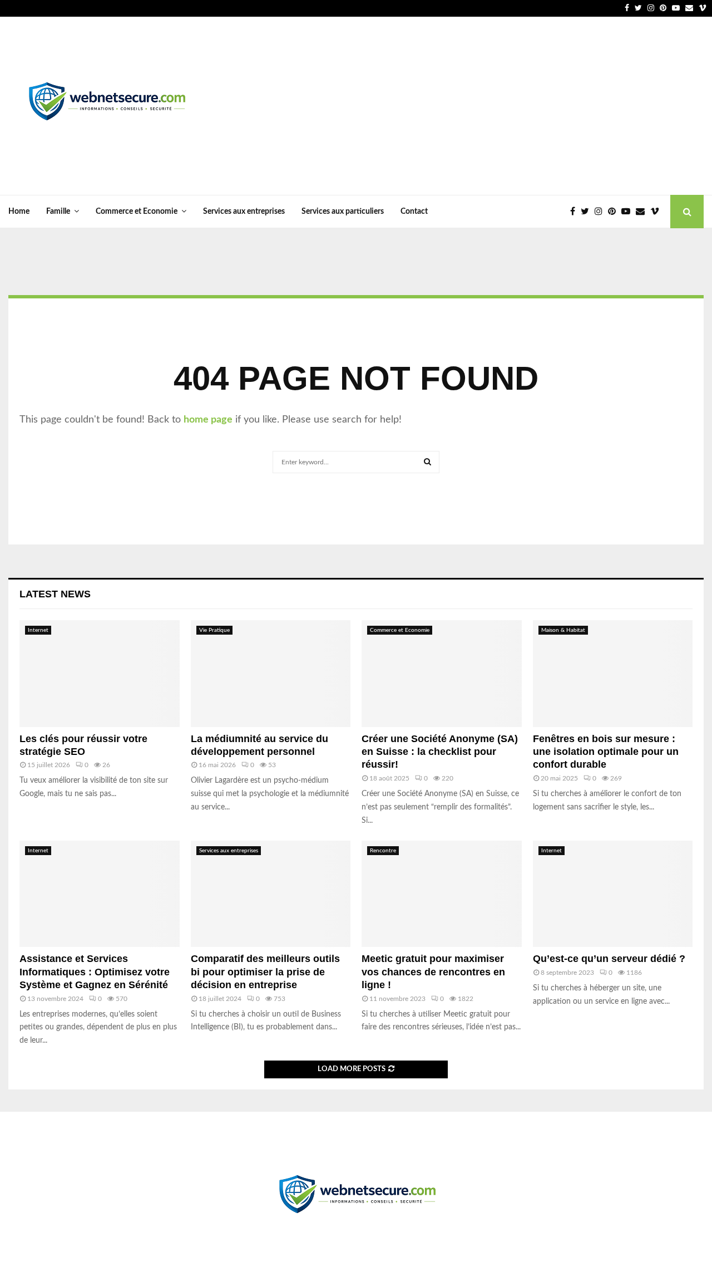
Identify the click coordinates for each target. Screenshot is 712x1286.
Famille (58, 211)
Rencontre (383, 850)
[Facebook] (575, 211)
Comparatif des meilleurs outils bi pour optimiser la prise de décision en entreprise (265, 971)
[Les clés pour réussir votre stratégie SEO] (99, 673)
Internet (38, 630)
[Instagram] (601, 211)
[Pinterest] (614, 211)
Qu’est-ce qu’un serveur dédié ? (609, 958)
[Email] (643, 211)
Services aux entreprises (244, 211)
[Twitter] (588, 211)
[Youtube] (628, 211)
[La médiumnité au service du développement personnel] (271, 673)
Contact (414, 211)
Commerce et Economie (136, 211)
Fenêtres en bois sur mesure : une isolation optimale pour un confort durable (606, 751)
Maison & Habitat (563, 630)
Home (18, 211)
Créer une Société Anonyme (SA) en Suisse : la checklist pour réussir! (440, 751)
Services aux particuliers (342, 211)
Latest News (55, 594)
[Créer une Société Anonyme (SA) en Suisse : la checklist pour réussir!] (442, 673)
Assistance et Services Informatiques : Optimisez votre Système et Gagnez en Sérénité (94, 971)
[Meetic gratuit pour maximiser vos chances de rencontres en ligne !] (442, 894)
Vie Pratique (214, 630)
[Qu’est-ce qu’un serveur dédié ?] (613, 894)
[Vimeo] (657, 211)
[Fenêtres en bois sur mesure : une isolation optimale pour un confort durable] (613, 673)
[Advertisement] (501, 106)
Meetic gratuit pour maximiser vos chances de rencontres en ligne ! (433, 971)
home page (208, 420)
